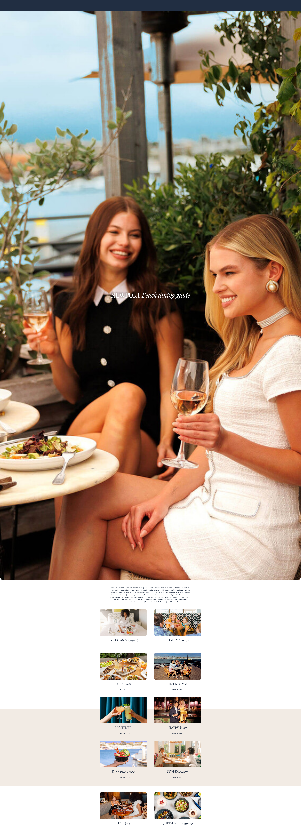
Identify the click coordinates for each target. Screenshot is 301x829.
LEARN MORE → (123, 646)
